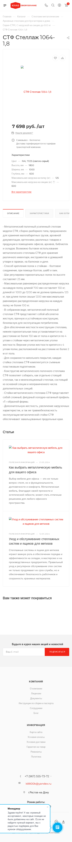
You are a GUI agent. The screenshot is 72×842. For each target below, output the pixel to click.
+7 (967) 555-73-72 (37, 776)
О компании (36, 688)
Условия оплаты (36, 737)
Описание (13, 213)
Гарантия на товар (36, 746)
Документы (36, 698)
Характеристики (39, 213)
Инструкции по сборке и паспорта (36, 703)
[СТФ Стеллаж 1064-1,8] (36, 91)
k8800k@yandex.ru (38, 783)
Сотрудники (36, 708)
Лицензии (36, 693)
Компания (36, 681)
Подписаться (57, 652)
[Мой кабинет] (59, 5)
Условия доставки (36, 741)
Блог (36, 713)
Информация (36, 725)
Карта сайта (36, 732)
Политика (36, 756)
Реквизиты (36, 751)
